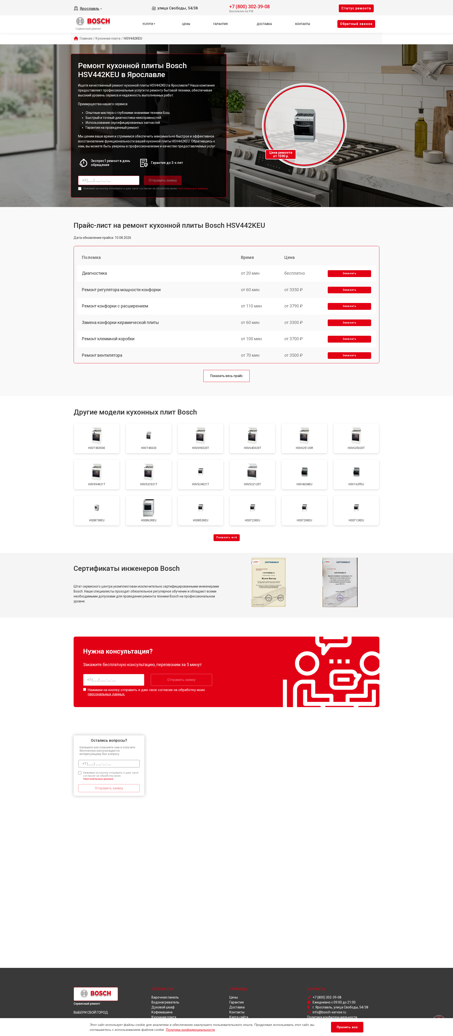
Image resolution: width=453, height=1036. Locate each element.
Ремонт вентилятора (102, 355)
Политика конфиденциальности (190, 1030)
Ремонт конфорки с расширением (115, 305)
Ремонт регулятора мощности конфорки (121, 289)
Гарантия (220, 24)
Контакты (302, 24)
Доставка (264, 24)
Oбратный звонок (356, 24)
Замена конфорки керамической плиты (120, 322)
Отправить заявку (163, 180)
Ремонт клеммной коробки (108, 338)
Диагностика (94, 273)
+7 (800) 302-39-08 (249, 6)
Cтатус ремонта (356, 8)
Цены (186, 24)
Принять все (347, 1027)
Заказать (350, 273)
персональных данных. (192, 188)
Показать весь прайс (226, 376)
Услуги (147, 24)
